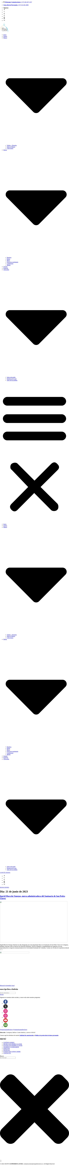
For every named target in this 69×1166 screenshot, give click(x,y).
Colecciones (10, 148)
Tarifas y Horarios (12, 145)
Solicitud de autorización (27, 1035)
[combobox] (8, 1058)
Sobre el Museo (11, 147)
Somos (5, 36)
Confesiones (10, 263)
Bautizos (9, 257)
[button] (34, 452)
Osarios (5, 266)
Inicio (4, 34)
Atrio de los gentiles (12, 380)
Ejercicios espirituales (12, 262)
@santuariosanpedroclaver (20, 1029)
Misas (8, 260)
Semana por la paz (11, 379)
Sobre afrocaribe (11, 377)
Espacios (5, 268)
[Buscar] (0, 1161)
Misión (8, 265)
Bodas (8, 259)
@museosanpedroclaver (6, 1029)
